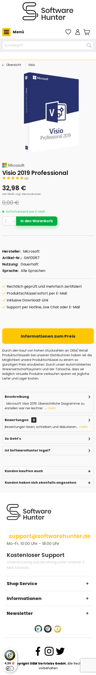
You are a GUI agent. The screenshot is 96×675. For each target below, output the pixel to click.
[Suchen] (89, 45)
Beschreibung (17, 396)
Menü (18, 32)
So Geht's (13, 438)
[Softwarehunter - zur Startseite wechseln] (48, 13)
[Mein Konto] (77, 32)
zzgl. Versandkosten (28, 194)
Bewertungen (17, 420)
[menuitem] (12, 32)
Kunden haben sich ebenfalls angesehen (40, 482)
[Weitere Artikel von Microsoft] (13, 165)
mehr (51, 408)
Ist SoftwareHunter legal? (27, 450)
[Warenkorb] (87, 32)
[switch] (10, 668)
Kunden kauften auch (24, 471)
